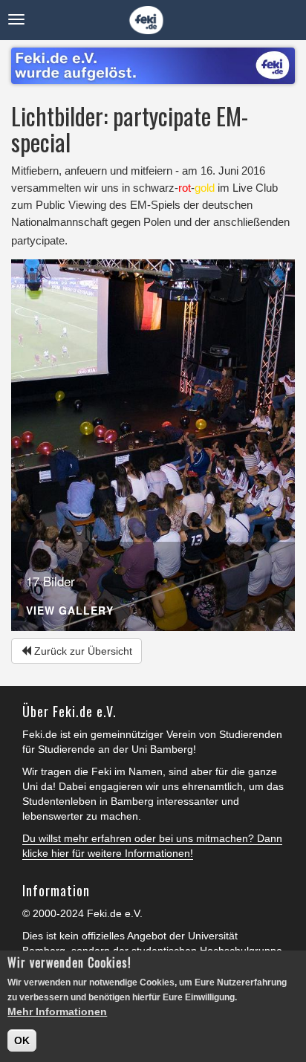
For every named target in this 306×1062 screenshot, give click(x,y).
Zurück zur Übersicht (81, 651)
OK (22, 1040)
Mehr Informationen (57, 1011)
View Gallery (70, 611)
